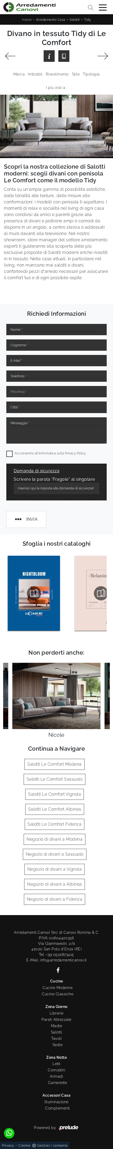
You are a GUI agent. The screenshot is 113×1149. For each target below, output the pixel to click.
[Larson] (10, 56)
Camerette (57, 1083)
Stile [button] (76, 74)
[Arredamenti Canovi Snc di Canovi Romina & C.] (29, 7)
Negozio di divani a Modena (55, 839)
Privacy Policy (75, 453)
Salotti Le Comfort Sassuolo (55, 779)
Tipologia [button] (91, 74)
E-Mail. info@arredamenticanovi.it (56, 960)
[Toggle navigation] (103, 7)
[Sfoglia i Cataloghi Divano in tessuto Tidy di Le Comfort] (63, 56)
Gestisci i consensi (52, 1145)
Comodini (56, 1070)
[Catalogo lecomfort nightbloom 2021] (33, 593)
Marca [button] (19, 74)
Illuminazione (56, 1102)
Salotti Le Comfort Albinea (54, 809)
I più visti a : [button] (56, 88)
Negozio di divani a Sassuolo (55, 854)
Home (27, 20)
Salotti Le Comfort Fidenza (54, 824)
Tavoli (56, 1038)
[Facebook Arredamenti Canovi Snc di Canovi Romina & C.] (56, 970)
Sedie (58, 1045)
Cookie (24, 1145)
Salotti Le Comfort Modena (54, 764)
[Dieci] (103, 56)
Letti (56, 1064)
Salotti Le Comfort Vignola (54, 794)
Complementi (57, 1108)
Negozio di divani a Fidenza (55, 899)
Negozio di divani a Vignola (54, 869)
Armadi (56, 1076)
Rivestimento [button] (57, 74)
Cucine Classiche (57, 994)
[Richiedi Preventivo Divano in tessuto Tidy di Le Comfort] (49, 56)
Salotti (75, 20)
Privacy (8, 1145)
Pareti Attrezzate (56, 1019)
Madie (56, 1026)
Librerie (57, 1013)
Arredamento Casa (50, 20)
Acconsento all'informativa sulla (50, 453)
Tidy (87, 20)
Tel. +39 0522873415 (56, 954)
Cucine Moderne (58, 988)
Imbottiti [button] (35, 74)
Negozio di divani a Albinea (54, 884)
